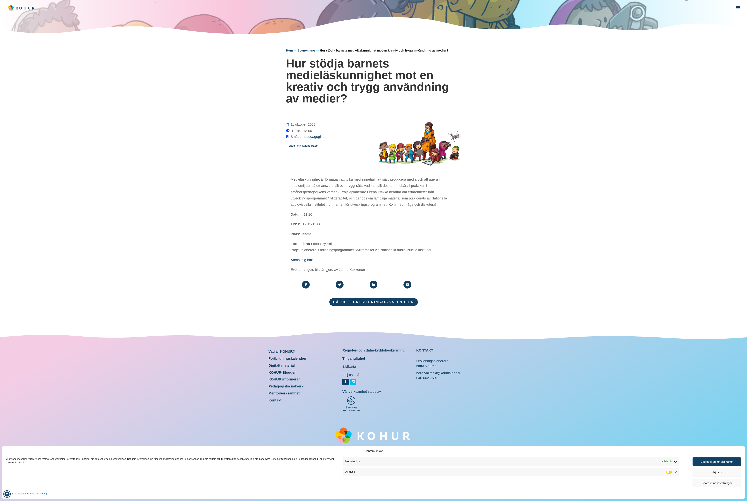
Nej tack (717, 472)
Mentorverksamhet (284, 393)
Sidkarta (349, 367)
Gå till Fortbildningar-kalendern (373, 302)
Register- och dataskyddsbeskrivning (27, 493)
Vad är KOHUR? (281, 351)
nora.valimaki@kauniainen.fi (438, 373)
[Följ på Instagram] (353, 382)
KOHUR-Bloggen (282, 372)
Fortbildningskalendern (287, 358)
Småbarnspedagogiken (308, 137)
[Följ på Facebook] (345, 382)
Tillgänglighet (353, 358)
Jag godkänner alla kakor (717, 461)
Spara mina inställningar (717, 483)
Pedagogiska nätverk (285, 386)
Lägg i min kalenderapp (303, 145)
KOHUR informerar (284, 379)
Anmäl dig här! (302, 260)
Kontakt (274, 400)
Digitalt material (281, 365)
